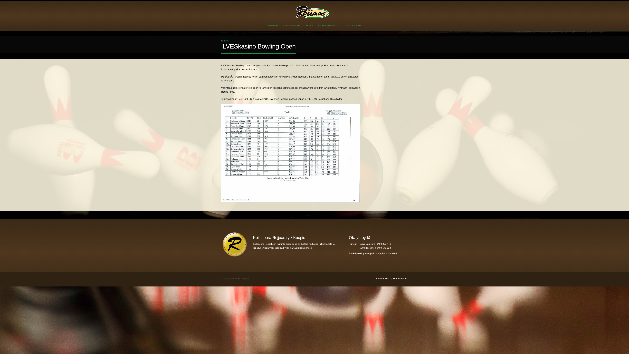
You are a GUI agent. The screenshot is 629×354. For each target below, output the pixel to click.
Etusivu (273, 25)
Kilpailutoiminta (328, 25)
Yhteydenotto (352, 25)
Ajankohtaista (291, 25)
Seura (309, 25)
